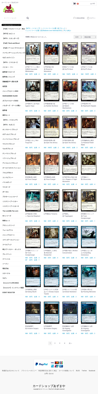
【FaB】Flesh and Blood (11, 43)
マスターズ (6, 187)
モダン (4, 278)
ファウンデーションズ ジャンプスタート (13, 53)
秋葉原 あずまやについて (10, 371)
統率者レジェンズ (8, 77)
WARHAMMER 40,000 (10, 96)
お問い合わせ (49, 373)
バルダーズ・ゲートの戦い (11, 105)
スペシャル (6, 259)
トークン (5, 264)
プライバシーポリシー (29, 371)
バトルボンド (7, 182)
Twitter (84, 371)
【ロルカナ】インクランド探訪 (13, 288)
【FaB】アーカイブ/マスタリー (13, 48)
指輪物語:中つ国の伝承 (10, 81)
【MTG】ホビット (8, 34)
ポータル (5, 192)
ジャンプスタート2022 (10, 91)
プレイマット (7, 254)
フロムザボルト (7, 173)
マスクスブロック (8, 144)
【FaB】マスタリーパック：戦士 (13, 29)
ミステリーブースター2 (10, 206)
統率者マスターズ (8, 72)
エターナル (6, 273)
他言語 (4, 86)
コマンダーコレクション (10, 240)
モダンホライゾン (8, 57)
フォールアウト (7, 230)
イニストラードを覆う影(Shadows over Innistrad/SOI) (43, 30)
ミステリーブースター (10, 201)
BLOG (78, 371)
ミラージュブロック (9, 158)
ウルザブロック (7, 149)
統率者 (4, 110)
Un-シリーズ (6, 216)
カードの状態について (66, 371)
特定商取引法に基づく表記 (47, 371)
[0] (74, 4)
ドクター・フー (7, 67)
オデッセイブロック (9, 134)
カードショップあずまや (49, 386)
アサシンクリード (8, 225)
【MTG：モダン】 (8, 125)
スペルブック (7, 244)
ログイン (93, 18)
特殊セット (6, 220)
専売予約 (5, 268)
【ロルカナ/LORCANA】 (10, 283)
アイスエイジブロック (10, 163)
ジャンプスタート (8, 235)
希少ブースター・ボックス (11, 249)
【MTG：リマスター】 (10, 62)
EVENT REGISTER (8, 292)
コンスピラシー (7, 177)
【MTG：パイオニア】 (10, 120)
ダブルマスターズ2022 (10, 101)
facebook (92, 371)
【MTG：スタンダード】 (11, 38)
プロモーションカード (10, 197)
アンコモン (67, 30)
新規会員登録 (80, 18)
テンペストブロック (9, 153)
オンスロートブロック (10, 129)
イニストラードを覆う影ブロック (53, 28)
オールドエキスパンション (11, 168)
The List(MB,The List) (10, 211)
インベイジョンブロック (10, 139)
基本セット (6, 115)
